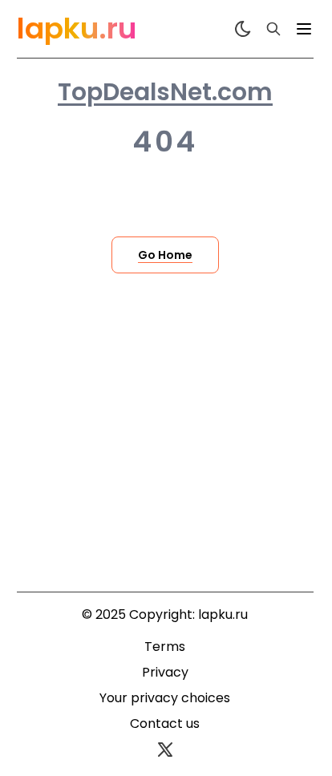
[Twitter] (165, 749)
